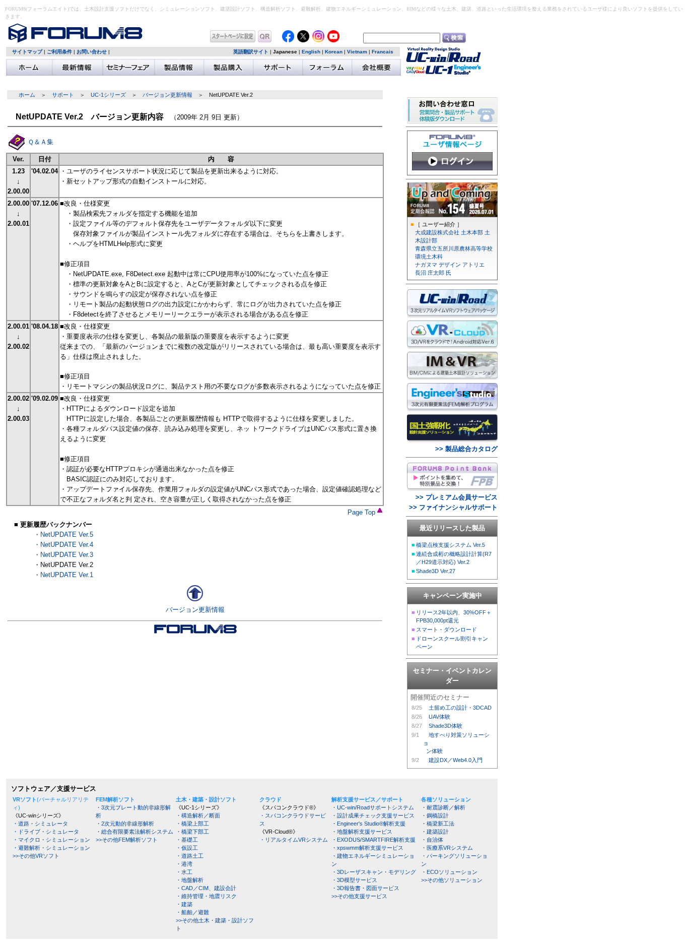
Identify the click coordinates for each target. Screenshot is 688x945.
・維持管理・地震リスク (206, 896)
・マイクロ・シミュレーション (51, 840)
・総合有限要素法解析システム (134, 832)
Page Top (362, 512)
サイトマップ (27, 51)
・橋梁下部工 (192, 832)
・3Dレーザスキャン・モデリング (373, 872)
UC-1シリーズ (108, 95)
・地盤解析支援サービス (361, 832)
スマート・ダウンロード (446, 629)
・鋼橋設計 (435, 815)
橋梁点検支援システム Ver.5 (450, 545)
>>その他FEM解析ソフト (127, 840)
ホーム (27, 95)
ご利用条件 (59, 51)
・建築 (184, 904)
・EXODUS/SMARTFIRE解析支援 (373, 840)
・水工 (184, 872)
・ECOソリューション (449, 872)
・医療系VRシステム (447, 848)
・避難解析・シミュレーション (51, 848)
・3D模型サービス (354, 880)
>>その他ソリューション (452, 880)
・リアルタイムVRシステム (293, 840)
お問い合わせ (92, 51)
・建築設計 (435, 832)
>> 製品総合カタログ (466, 449)
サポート (63, 95)
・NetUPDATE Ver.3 (63, 554)
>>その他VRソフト (36, 856)
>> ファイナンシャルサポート (453, 507)
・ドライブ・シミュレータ (46, 832)
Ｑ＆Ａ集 (40, 142)
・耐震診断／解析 (443, 807)
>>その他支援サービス (359, 896)
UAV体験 (439, 717)
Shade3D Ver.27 (435, 571)
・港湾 (184, 864)
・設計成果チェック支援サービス (373, 815)
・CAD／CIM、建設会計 (206, 888)
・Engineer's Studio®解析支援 (368, 824)
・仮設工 (187, 848)
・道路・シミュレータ (40, 824)
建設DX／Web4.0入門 (456, 760)
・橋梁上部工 (192, 824)
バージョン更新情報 (167, 95)
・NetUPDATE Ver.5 (63, 534)
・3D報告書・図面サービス (365, 888)
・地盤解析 (189, 880)
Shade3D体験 (445, 726)
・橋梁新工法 (437, 824)
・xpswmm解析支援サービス (367, 848)
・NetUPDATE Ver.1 (63, 575)
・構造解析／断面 (198, 815)
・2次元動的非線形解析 (125, 824)
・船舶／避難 (192, 912)
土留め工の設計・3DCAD (460, 708)
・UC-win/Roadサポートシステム (372, 807)
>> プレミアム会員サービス (457, 497)
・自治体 (432, 840)
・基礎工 (187, 840)
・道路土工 (189, 856)
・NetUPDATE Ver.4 (63, 544)
